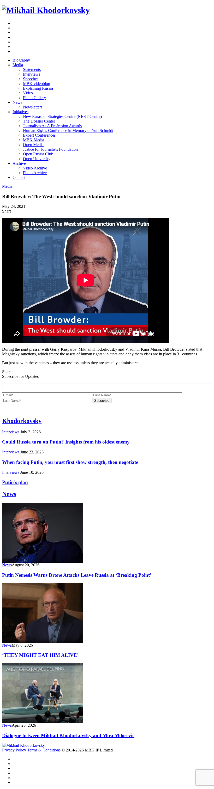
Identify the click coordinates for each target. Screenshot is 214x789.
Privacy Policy (14, 750)
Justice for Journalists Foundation (50, 149)
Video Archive (35, 168)
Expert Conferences (39, 135)
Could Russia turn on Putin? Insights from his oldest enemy (66, 442)
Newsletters (32, 107)
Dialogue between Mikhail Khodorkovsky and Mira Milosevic (68, 735)
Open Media (33, 144)
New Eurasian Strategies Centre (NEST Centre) (62, 116)
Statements (32, 69)
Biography (21, 60)
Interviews (31, 74)
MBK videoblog (36, 83)
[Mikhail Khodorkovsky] (46, 10)
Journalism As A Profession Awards (52, 126)
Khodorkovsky (21, 420)
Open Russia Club (38, 154)
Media (18, 65)
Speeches (30, 79)
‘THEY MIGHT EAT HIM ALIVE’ (40, 655)
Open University (36, 158)
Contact (19, 177)
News (17, 102)
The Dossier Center (39, 121)
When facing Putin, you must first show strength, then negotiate (70, 462)
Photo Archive (35, 173)
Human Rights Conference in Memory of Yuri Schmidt (68, 130)
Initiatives (20, 112)
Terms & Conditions (44, 750)
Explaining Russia (38, 88)
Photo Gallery (34, 97)
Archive (19, 163)
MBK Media (33, 140)
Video (28, 93)
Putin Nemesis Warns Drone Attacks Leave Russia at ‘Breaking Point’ (76, 575)
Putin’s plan (15, 482)
